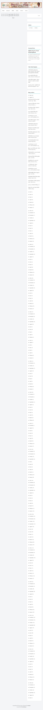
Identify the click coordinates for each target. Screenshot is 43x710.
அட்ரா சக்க (20, 705)
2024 (30, 244)
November (31, 215)
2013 (30, 581)
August (31, 97)
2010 (30, 682)
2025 (30, 210)
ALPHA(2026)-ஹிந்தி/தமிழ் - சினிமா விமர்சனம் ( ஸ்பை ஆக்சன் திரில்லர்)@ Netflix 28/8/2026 (34, 71)
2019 (30, 392)
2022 (30, 311)
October (31, 217)
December (31, 212)
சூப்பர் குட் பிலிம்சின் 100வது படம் (33, 184)
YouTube (36, 27)
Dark (39, 15)
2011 (30, 649)
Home (3, 10)
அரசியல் (21, 10)
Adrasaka (28, 705)
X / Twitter (31, 27)
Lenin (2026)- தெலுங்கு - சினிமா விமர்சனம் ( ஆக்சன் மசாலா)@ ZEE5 (33, 81)
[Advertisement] (34, 38)
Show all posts (16, 14)
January (31, 207)
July (30, 191)
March (31, 202)
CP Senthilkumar (23, 706)
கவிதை (26, 10)
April (30, 199)
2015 (30, 514)
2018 (30, 423)
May (30, 197)
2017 (30, 449)
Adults (13, 10)
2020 (30, 361)
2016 (30, 480)
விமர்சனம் (8, 10)
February (31, 204)
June (30, 194)
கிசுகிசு (17, 10)
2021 (30, 340)
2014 (30, 547)
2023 (30, 278)
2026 (30, 95)
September (31, 220)
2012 (30, 615)
